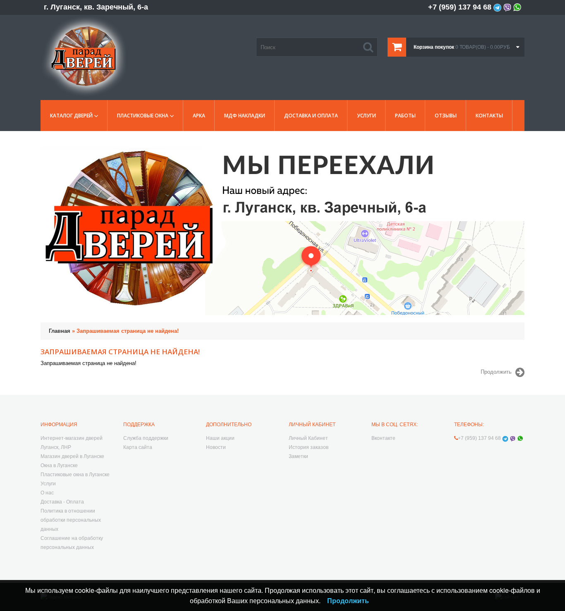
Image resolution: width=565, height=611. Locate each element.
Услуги (366, 115)
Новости (216, 447)
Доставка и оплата (311, 115)
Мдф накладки (244, 115)
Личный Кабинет (308, 438)
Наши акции (220, 438)
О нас (47, 493)
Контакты (489, 115)
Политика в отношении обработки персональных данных (71, 520)
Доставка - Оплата (62, 502)
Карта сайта (137, 447)
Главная (59, 331)
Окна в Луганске (59, 465)
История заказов (308, 447)
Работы (405, 115)
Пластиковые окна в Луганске (75, 474)
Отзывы (446, 115)
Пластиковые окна (142, 115)
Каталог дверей (71, 115)
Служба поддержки (145, 438)
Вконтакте (383, 438)
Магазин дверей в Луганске (72, 456)
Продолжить (496, 372)
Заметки (298, 456)
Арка (199, 115)
